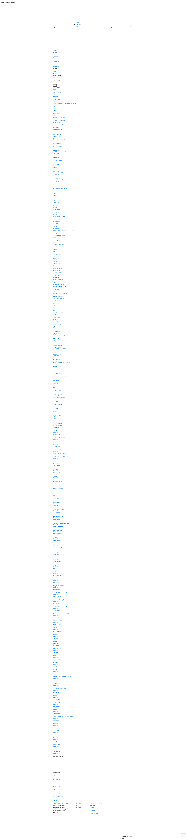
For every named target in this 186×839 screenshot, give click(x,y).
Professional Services (96, 803)
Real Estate (93, 802)
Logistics (92, 812)
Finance (92, 807)
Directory (78, 24)
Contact (78, 28)
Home (77, 22)
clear (54, 85)
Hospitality (93, 810)
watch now (56, 51)
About (77, 26)
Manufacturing (94, 813)
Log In (131, 25)
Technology (93, 805)
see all (54, 89)
